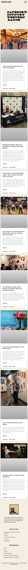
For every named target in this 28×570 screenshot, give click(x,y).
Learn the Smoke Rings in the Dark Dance (13, 347)
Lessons (6, 539)
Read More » (5, 85)
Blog (5, 549)
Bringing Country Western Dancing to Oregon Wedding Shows (13, 146)
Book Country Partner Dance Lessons (12, 533)
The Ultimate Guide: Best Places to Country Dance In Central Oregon (12, 288)
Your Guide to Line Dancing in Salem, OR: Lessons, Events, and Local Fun (13, 174)
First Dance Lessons (9, 537)
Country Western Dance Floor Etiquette (13, 476)
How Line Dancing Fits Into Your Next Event (13, 67)
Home (5, 547)
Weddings (6, 540)
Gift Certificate (8, 553)
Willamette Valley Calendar (11, 557)
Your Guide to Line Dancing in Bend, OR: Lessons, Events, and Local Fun (13, 233)
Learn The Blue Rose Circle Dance (12, 423)
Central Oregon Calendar (11, 555)
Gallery (6, 551)
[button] (25, 2)
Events (6, 535)
